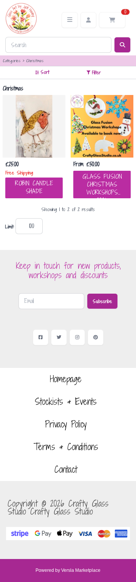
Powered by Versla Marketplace (68, 570)
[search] (122, 45)
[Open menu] (70, 20)
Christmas (35, 60)
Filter (96, 72)
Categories (12, 60)
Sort (44, 72)
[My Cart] (112, 20)
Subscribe (102, 301)
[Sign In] (88, 20)
